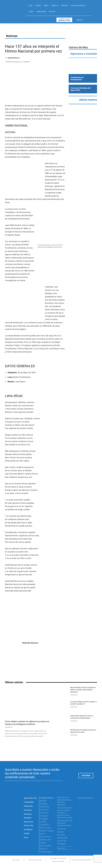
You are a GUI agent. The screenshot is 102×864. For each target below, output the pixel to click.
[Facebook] (85, 19)
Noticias (11, 36)
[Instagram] (88, 19)
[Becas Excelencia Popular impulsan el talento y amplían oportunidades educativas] (60, 691)
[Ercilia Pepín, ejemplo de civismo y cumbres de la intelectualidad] (60, 720)
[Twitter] (91, 19)
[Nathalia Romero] (14, 647)
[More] (62, 58)
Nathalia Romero (14, 58)
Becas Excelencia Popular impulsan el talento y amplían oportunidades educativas (83, 690)
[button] (94, 9)
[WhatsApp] (55, 58)
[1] (83, 69)
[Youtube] (94, 19)
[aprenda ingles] (83, 62)
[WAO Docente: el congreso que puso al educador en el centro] (60, 734)
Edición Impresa (88, 99)
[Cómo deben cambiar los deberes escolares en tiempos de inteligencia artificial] (27, 702)
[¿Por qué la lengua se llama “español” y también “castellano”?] (60, 706)
